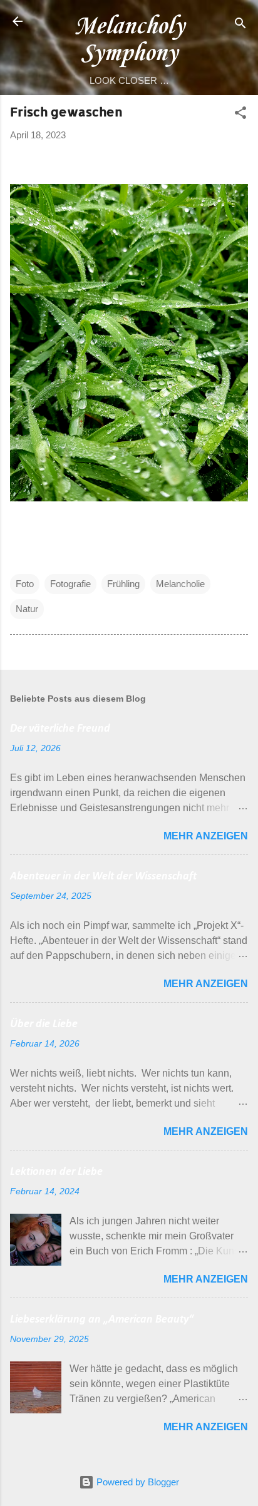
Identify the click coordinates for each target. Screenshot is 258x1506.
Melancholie (180, 583)
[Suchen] (240, 25)
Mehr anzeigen (205, 836)
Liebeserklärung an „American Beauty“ (102, 1320)
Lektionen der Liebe (56, 1172)
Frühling (123, 583)
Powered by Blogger (136, 1482)
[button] (240, 115)
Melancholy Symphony (129, 40)
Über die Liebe (44, 1024)
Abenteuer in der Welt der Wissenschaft (103, 877)
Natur (27, 608)
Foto (25, 583)
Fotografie (70, 583)
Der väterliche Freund (60, 729)
